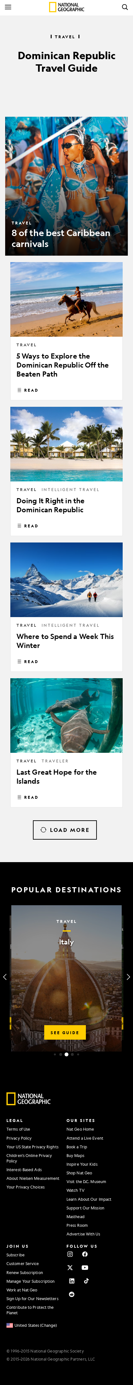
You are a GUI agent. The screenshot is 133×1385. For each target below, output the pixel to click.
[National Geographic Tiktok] (86, 1281)
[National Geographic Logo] (28, 1103)
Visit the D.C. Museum (86, 1181)
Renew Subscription (24, 1272)
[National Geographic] (66, 7)
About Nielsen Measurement (33, 1178)
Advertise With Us (83, 1233)
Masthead (75, 1216)
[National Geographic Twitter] (70, 1267)
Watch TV (75, 1190)
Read (31, 390)
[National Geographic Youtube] (85, 1267)
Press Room (77, 1225)
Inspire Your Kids (81, 1164)
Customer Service (22, 1263)
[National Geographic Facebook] (85, 1254)
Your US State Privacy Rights (32, 1146)
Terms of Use (18, 1129)
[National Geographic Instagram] (70, 1254)
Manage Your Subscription (30, 1281)
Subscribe (15, 1254)
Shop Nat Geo (79, 1172)
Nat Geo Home (80, 1129)
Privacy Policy (19, 1138)
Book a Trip (76, 1146)
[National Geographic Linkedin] (71, 1281)
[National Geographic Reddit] (71, 1294)
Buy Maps (75, 1155)
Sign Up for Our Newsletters (32, 1298)
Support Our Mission (85, 1207)
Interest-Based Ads (24, 1169)
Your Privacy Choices (25, 1186)
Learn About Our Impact (88, 1199)
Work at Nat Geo (21, 1289)
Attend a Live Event (84, 1138)
